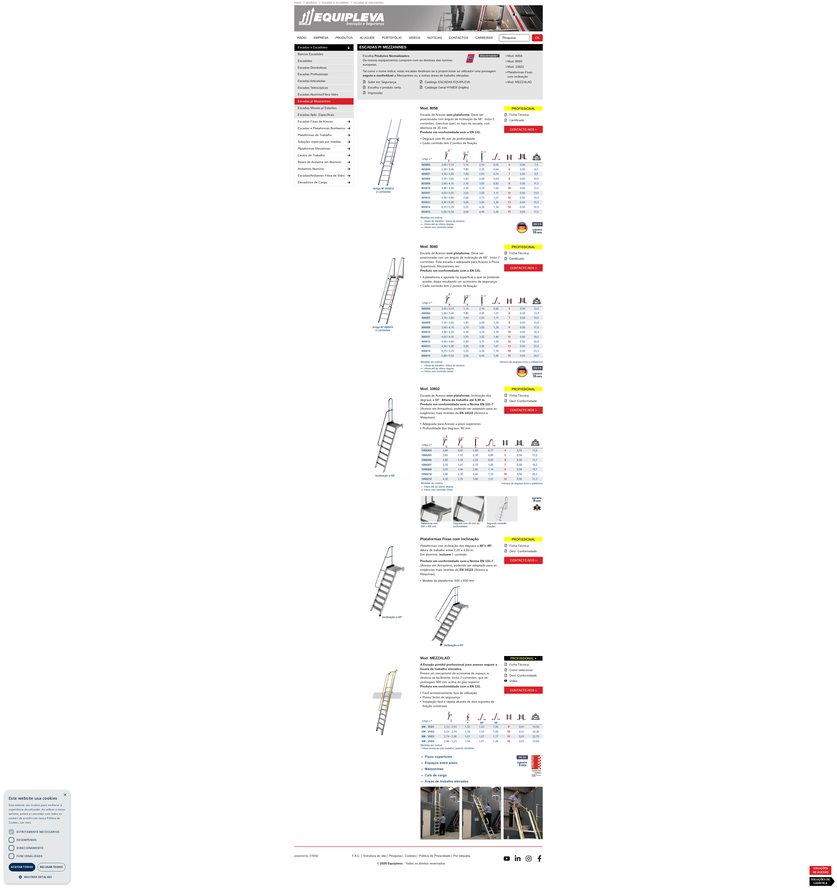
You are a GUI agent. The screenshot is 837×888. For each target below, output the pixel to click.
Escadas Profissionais (313, 74)
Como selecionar (521, 670)
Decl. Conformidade (523, 401)
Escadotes (305, 61)
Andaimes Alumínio (311, 168)
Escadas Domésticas (312, 67)
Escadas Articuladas (311, 81)
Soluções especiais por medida (319, 141)
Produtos (311, 2)
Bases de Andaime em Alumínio (319, 162)
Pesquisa (395, 855)
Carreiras (484, 37)
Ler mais (25, 822)
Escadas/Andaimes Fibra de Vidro (321, 175)
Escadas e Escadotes (335, 2)
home (297, 2)
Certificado (516, 120)
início (301, 37)
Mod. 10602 (515, 66)
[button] (37, 876)
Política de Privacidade (434, 855)
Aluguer (367, 37)
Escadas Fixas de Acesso (315, 121)
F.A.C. (356, 855)
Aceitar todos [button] (22, 867)
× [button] (64, 795)
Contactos (458, 37)
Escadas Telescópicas (313, 87)
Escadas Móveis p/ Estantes (317, 108)
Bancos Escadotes (310, 54)
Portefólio (392, 37)
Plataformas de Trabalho (315, 135)
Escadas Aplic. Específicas (316, 114)
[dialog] (37, 837)
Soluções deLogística (820, 881)
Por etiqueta (461, 855)
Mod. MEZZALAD (519, 82)
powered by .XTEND (306, 855)
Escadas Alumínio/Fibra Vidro (318, 94)
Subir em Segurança (382, 82)
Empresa (321, 37)
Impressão (375, 93)
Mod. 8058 (514, 56)
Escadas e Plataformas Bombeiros (321, 128)
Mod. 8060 (514, 61)
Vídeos (414, 37)
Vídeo (513, 681)
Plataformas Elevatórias (314, 148)
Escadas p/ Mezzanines (369, 2)
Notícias (434, 37)
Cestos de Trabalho (311, 155)
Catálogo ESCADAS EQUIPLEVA (447, 82)
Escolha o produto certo (384, 87)
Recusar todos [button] (51, 867)
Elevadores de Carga (312, 182)
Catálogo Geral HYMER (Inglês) (447, 87)
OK (537, 37)
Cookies (410, 855)
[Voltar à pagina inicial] (341, 16)
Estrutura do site (374, 855)
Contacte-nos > (523, 129)
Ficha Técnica (519, 114)
